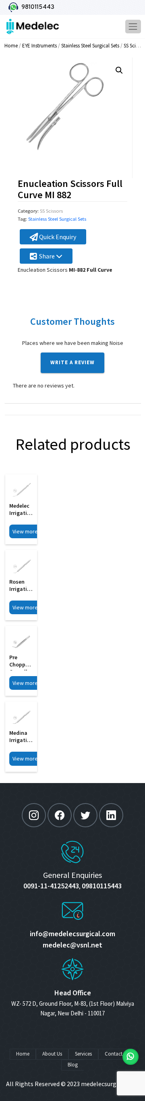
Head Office (72, 992)
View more (25, 531)
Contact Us (117, 1053)
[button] (119, 70)
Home (11, 45)
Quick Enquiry (57, 237)
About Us (52, 1053)
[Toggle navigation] (133, 26)
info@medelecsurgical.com (72, 933)
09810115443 (102, 885)
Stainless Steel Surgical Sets (90, 45)
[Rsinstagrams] (34, 815)
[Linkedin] (111, 815)
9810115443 (36, 7)
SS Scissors (51, 211)
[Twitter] (85, 815)
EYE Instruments (39, 45)
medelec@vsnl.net (72, 944)
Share (47, 256)
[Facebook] (60, 815)
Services (83, 1053)
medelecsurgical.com (110, 1084)
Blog (73, 1064)
